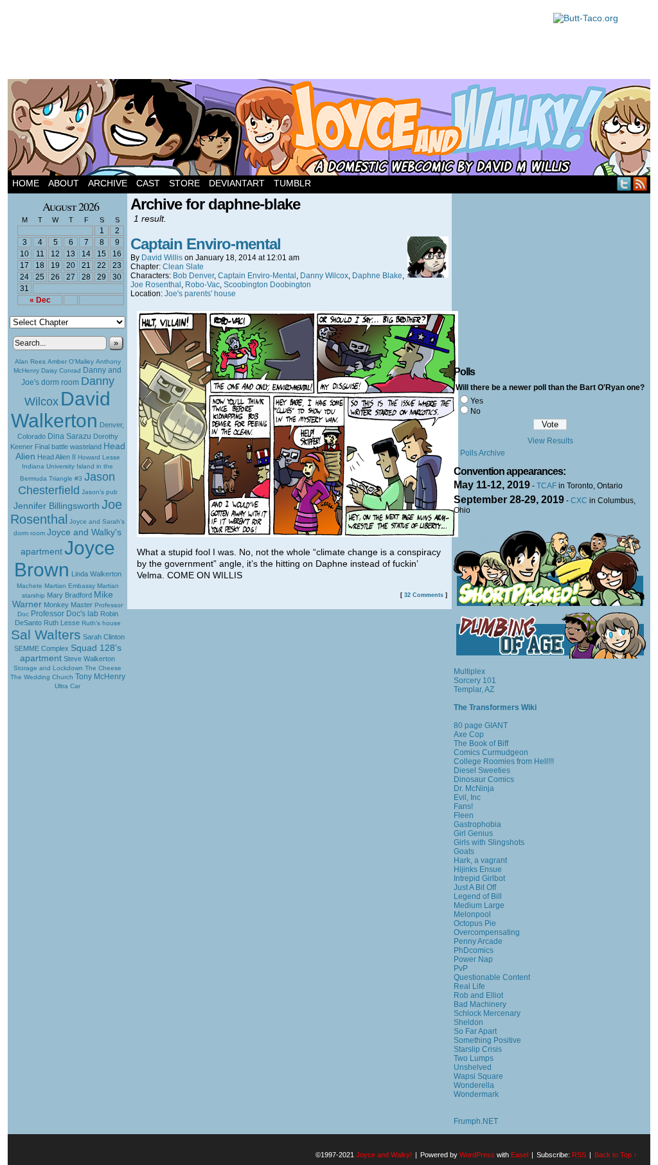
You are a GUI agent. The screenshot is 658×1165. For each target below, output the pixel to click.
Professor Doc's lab (64, 613)
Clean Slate (183, 266)
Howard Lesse (99, 457)
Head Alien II (56, 457)
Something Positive (487, 1040)
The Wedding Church (41, 676)
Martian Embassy (69, 585)
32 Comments (423, 595)
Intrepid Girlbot (479, 878)
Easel (519, 1155)
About (63, 183)
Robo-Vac (202, 284)
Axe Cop (469, 734)
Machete (29, 585)
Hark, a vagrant (480, 860)
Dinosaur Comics (484, 779)
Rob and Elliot (478, 995)
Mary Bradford (69, 595)
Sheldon (468, 1022)
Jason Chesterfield (67, 483)
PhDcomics (474, 950)
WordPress (477, 1155)
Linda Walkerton (96, 574)
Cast (148, 183)
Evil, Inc (467, 797)
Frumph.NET (476, 1121)
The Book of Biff (481, 743)
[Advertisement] (274, 42)
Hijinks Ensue (478, 869)
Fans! (463, 806)
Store (184, 183)
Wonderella (474, 1085)
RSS (640, 183)
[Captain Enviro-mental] (297, 534)
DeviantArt (237, 183)
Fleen (464, 815)
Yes (476, 400)
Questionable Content (492, 977)
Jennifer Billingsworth (56, 506)
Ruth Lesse (62, 623)
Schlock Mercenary (487, 1013)
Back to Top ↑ (615, 1155)
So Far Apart (475, 1031)
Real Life (469, 986)
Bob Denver (193, 275)
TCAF (546, 485)
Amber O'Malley (71, 361)
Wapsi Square (478, 1076)
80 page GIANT (481, 725)
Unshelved (473, 1067)
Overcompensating (487, 932)
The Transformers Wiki (495, 707)
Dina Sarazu (69, 436)
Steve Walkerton (89, 659)
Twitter (624, 183)
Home (25, 183)
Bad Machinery (480, 1004)
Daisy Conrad (61, 370)
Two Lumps (474, 1058)
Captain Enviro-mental (205, 244)
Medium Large (479, 905)
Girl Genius (473, 833)
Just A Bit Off (475, 887)
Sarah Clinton (104, 637)
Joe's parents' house (200, 293)
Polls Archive (482, 453)
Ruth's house (101, 623)
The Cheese (103, 667)
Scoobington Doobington (267, 284)
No (475, 411)
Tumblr (292, 183)
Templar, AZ (474, 689)
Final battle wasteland (68, 446)
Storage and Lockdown (48, 667)
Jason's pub (100, 491)
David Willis (161, 257)
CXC (579, 500)
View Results (550, 440)
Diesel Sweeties (482, 770)
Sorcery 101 (475, 680)
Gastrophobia (477, 824)
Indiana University (48, 466)
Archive (107, 183)
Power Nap (473, 959)
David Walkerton (61, 409)
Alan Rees (30, 361)
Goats (464, 851)
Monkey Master (68, 605)
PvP (461, 968)
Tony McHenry (100, 676)
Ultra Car (67, 685)
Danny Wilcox (324, 275)
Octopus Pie (475, 923)
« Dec (40, 300)
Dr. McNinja (474, 788)
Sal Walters (46, 634)
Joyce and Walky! (331, 129)
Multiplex (469, 671)
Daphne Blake (377, 275)
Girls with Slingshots (489, 842)
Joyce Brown (64, 558)
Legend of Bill (478, 896)
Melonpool (472, 914)
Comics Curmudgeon (491, 752)
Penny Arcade (478, 941)
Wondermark (476, 1094)
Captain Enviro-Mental (257, 275)
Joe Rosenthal (66, 511)
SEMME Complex (41, 648)
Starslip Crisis (478, 1049)
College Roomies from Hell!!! (504, 761)
